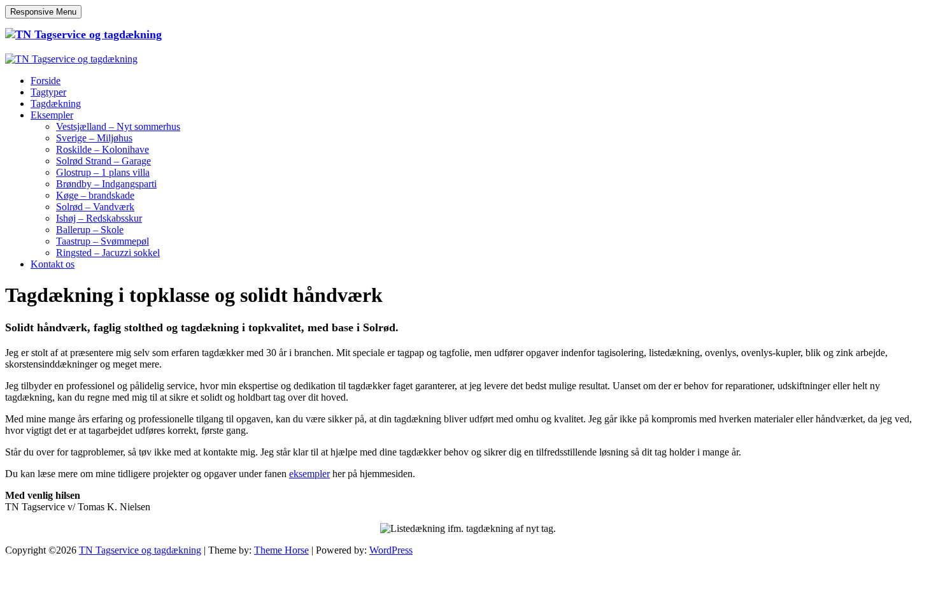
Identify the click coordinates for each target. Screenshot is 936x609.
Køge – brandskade (95, 195)
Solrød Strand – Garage (103, 160)
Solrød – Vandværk (95, 206)
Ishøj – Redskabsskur (99, 218)
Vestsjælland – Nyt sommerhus (118, 126)
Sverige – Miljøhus (94, 138)
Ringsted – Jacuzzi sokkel (108, 252)
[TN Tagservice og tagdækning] (83, 34)
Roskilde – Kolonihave (102, 149)
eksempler (309, 473)
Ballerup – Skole (90, 229)
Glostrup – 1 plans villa (103, 172)
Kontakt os (52, 264)
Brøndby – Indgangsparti (106, 183)
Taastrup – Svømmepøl (102, 241)
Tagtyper (48, 92)
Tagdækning (56, 103)
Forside (45, 80)
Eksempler (52, 115)
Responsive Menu (43, 12)
